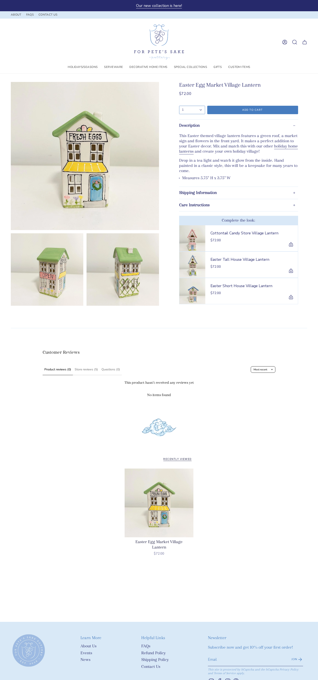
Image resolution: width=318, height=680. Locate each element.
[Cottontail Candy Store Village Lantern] (192, 238)
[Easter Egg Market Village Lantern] (159, 503)
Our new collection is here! (159, 5)
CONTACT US (48, 15)
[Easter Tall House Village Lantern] (192, 265)
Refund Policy (153, 653)
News (85, 659)
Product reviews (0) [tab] (57, 369)
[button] (82, 67)
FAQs (145, 646)
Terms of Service (225, 673)
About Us (88, 646)
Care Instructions (194, 205)
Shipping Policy (155, 659)
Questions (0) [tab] (110, 369)
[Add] (290, 244)
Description (189, 125)
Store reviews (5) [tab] (86, 369)
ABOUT (16, 15)
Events (86, 653)
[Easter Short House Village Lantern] (192, 291)
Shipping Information (198, 192)
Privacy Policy (289, 669)
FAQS (30, 15)
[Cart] (305, 42)
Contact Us (150, 666)
